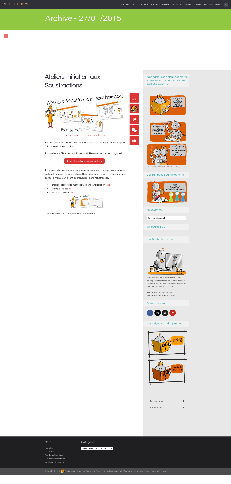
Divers (218, 4)
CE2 (133, 4)
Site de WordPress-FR (54, 462)
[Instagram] (157, 313)
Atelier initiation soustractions (86, 161)
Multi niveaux (152, 4)
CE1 (127, 4)
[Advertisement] (115, 50)
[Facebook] (150, 313)
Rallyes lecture (204, 4)
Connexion (49, 451)
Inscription (49, 448)
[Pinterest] (172, 313)
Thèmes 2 (188, 4)
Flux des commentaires (55, 459)
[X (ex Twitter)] (165, 313)
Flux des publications (54, 455)
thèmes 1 (176, 4)
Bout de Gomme (16, 4)
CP (122, 4)
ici (109, 185)
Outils (165, 4)
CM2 (139, 4)
